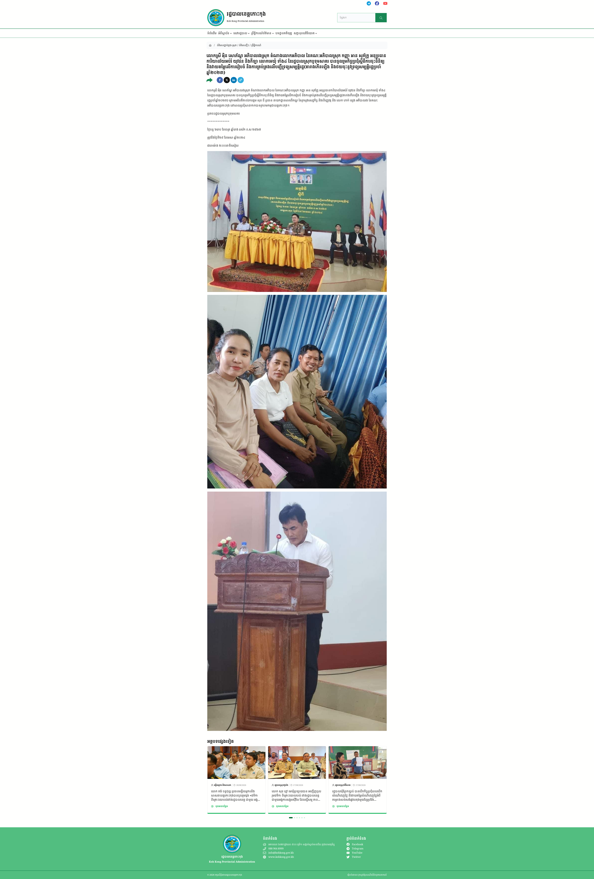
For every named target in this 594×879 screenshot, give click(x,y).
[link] (236, 780)
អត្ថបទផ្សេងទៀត (220, 741)
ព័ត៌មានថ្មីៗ (244, 45)
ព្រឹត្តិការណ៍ (256, 45)
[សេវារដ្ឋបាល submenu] (249, 33)
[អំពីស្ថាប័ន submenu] (231, 33)
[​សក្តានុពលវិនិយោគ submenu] (316, 33)
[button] (220, 80)
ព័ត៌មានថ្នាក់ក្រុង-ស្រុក (227, 45)
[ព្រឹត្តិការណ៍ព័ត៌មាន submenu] (273, 33)
